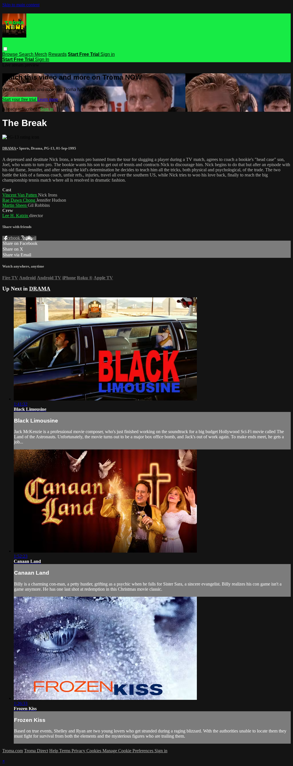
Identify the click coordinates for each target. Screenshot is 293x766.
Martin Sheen (15, 205)
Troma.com (12, 750)
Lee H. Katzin (15, 215)
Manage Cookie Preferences (128, 750)
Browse (10, 54)
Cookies (94, 750)
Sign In (42, 59)
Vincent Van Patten (20, 195)
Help (54, 750)
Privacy (79, 750)
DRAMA (9, 148)
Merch (41, 54)
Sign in (107, 54)
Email (31, 237)
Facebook (11, 237)
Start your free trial (19, 99)
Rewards (57, 54)
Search (27, 54)
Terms (65, 750)
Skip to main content (20, 4)
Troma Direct (36, 750)
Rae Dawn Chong (19, 200)
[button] (5, 49)
